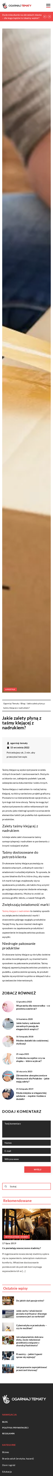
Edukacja (7, 1471)
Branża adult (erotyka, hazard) (18, 1458)
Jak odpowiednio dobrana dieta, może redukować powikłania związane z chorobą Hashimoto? (29, 1341)
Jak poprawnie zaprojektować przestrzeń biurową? (31, 1368)
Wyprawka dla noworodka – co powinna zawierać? (33, 1007)
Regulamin (8, 1433)
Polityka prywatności (15, 1427)
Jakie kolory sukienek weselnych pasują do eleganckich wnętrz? (28, 1026)
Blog (5, 1422)
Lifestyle (10, 689)
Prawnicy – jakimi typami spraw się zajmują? (29, 1355)
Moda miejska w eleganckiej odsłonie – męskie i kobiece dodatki (31, 1095)
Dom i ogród (8, 1465)
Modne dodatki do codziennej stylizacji (32, 1042)
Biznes (5, 1452)
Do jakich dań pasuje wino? (30, 1300)
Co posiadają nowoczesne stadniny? (21, 1248)
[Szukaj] (5, 1186)
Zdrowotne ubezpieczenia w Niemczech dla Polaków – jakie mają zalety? (33, 1078)
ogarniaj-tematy (19, 743)
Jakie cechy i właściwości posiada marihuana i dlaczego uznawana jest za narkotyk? (31, 1313)
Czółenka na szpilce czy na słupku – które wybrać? (30, 1059)
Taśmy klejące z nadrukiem (16, 911)
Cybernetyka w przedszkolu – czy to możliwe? (31, 1327)
